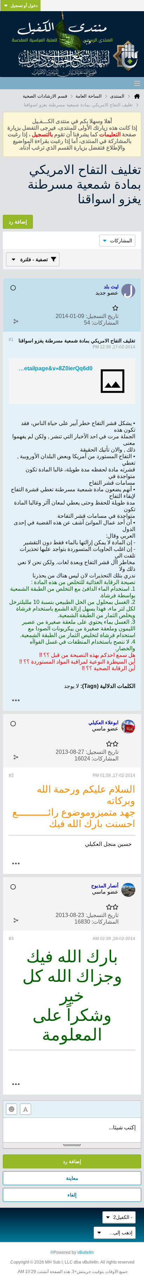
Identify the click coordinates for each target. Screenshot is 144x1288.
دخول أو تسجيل (23, 5)
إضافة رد (72, 1161)
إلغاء (72, 1195)
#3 (11, 938)
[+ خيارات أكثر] (16, 700)
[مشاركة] (16, 321)
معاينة (72, 1178)
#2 (11, 775)
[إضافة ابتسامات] (11, 1109)
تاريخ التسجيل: (102, 316)
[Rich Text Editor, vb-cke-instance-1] (72, 1130)
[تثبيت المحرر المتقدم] (25, 1109)
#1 (11, 339)
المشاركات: (105, 323)
